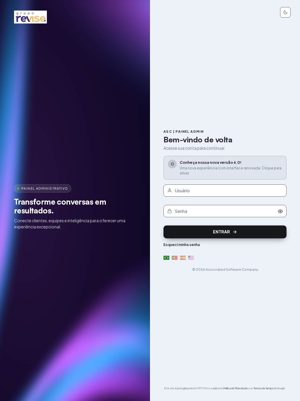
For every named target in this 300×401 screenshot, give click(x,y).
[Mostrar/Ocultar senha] (280, 211)
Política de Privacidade (235, 388)
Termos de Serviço (263, 388)
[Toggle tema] (285, 12)
